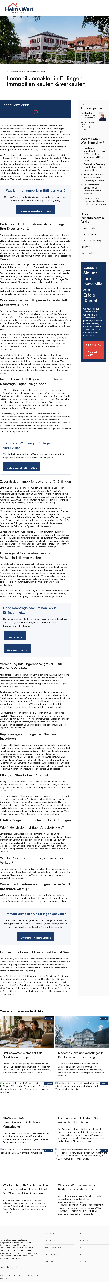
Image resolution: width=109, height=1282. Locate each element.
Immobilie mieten (89, 234)
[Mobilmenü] (102, 8)
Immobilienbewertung (91, 240)
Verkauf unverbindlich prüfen (22, 468)
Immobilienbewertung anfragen (35, 211)
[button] (67, 105)
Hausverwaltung (88, 253)
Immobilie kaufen (88, 228)
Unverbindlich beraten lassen (36, 937)
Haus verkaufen (15, 637)
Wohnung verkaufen (17, 650)
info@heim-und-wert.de (87, 128)
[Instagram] (8, 1267)
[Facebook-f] (14, 1267)
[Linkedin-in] (2, 1267)
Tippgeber (85, 246)
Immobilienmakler (7, 1247)
